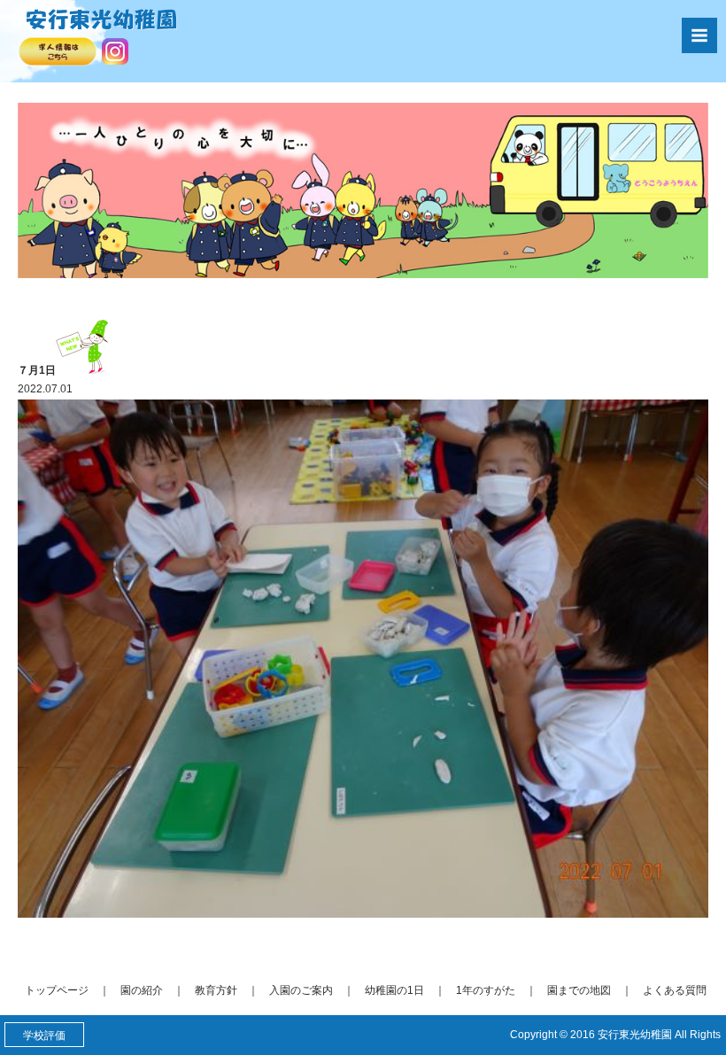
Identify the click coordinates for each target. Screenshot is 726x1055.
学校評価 (44, 1035)
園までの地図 (579, 990)
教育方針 (216, 990)
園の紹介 (141, 990)
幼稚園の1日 (394, 990)
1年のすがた (485, 990)
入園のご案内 (301, 990)
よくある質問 (675, 990)
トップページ (57, 990)
